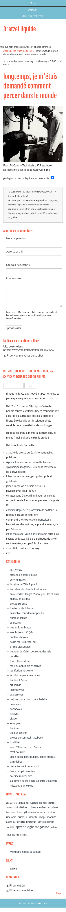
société (41, 213)
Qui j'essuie (16, 570)
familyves (15, 728)
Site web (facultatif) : (18, 265)
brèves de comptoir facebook (26, 737)
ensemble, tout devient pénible (27, 613)
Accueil (7, 51)
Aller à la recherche (33, 16)
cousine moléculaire (21, 776)
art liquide (15, 685)
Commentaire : (14, 278)
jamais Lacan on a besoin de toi (23, 486)
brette (13, 868)
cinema (34, 807)
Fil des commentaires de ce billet (24, 355)
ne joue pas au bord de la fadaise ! (29, 699)
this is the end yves (20, 661)
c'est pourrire (17, 752)
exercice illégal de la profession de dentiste (28, 205)
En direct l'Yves (18, 680)
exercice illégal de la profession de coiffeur (30, 510)
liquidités (15, 742)
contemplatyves (19, 637)
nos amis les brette (20, 627)
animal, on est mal (20, 599)
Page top (60, 893)
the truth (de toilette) (23, 51)
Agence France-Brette (18, 462)
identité (33, 817)
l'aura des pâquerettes (22, 771)
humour (22, 817)
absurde (11, 802)
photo (34, 213)
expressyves (16, 694)
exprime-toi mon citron (19, 209)
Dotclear (41, 903)
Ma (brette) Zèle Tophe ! (23, 584)
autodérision (21, 807)
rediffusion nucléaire (21, 670)
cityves (14, 718)
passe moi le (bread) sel (23, 642)
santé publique (46, 822)
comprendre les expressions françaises (39, 201)
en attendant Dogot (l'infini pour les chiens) (30, 495)
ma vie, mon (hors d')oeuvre (25, 666)
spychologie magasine (18, 467)
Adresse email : (14, 251)
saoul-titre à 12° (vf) (21, 632)
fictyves (14, 713)
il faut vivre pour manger (20, 476)
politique (31, 822)
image (42, 817)
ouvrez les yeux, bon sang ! (20, 61)
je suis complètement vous (25, 675)
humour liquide (18, 618)
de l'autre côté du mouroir (24, 766)
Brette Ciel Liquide (20, 646)
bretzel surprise (18, 603)
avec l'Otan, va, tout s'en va (25, 747)
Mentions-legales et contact (25, 851)
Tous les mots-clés (16, 834)
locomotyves (17, 689)
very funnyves (18, 579)
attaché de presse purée (19, 452)
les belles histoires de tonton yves (28, 589)
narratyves (16, 709)
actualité (24, 803)
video (9, 548)
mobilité (51, 817)
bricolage (15, 201)
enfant (43, 807)
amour (9, 808)
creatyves (15, 704)
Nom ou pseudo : (16, 238)
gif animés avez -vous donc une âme (26, 534)
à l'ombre (52, 398)
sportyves (15, 622)
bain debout (16, 761)
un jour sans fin (18, 733)
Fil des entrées (17, 885)
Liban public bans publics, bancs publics (32, 757)
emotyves (15, 723)
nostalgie (25, 213)
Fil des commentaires (21, 890)
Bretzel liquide (19, 29)
